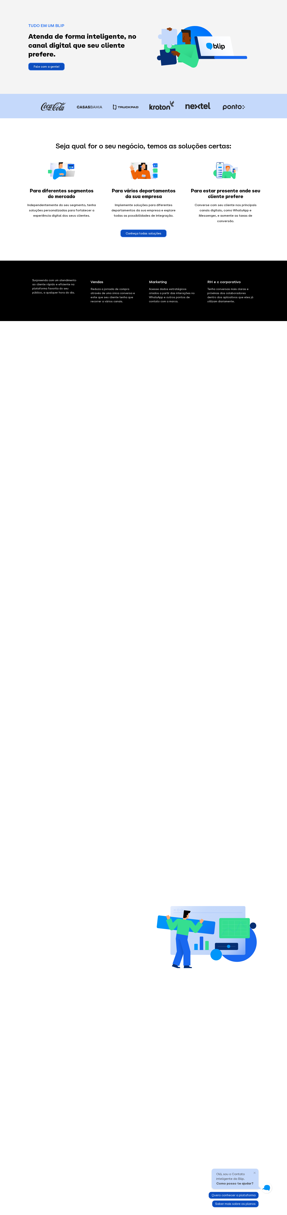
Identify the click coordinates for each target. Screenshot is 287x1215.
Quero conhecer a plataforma (234, 1195)
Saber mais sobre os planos (235, 1204)
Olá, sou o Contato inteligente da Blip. (234, 1178)
